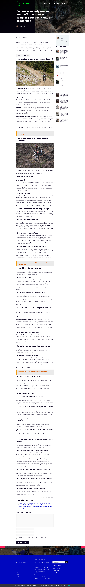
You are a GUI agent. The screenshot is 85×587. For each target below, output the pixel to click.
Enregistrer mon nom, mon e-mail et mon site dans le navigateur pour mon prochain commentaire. (34, 538)
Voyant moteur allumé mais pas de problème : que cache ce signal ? (64, 101)
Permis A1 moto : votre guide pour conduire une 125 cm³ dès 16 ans (34, 503)
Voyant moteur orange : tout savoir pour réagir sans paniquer (64, 95)
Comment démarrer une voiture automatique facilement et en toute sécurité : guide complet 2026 (64, 59)
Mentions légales (56, 568)
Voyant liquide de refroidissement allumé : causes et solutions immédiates (41, 571)
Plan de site (54, 572)
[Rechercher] (66, 562)
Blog (63, 3)
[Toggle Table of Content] (28, 55)
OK (69, 585)
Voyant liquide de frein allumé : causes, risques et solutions (64, 114)
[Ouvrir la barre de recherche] (67, 3)
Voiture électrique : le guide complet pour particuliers (64, 120)
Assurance (57, 3)
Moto (50, 3)
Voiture (45, 3)
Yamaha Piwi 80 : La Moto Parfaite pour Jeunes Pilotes (31, 504)
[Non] (83, 585)
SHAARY (25, 3)
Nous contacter (55, 570)
